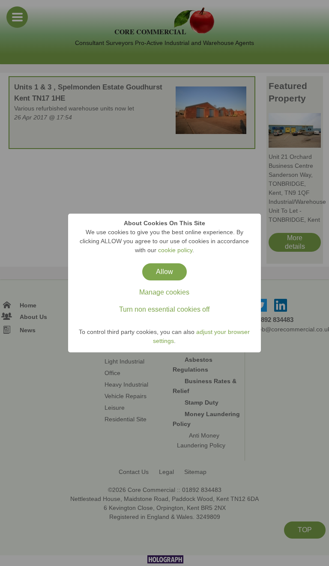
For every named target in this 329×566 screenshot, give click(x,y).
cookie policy (175, 250)
